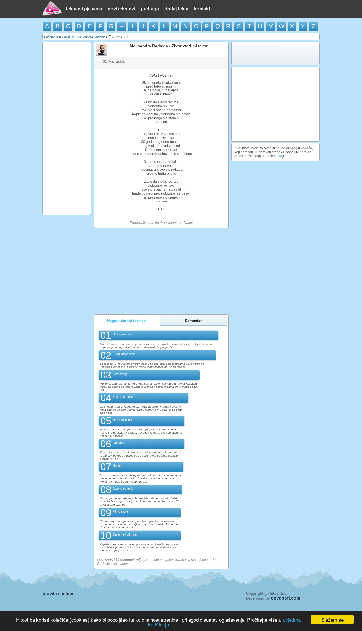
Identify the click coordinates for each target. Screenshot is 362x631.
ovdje (281, 156)
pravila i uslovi (57, 593)
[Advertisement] (66, 129)
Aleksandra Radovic (91, 37)
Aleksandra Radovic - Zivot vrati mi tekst (168, 46)
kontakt (202, 9)
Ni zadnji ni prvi (123, 419)
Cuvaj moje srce (124, 354)
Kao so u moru (123, 396)
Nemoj (117, 465)
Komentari (194, 321)
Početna (49, 37)
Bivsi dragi (120, 374)
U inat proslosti (123, 334)
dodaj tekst (176, 9)
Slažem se (332, 619)
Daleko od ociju (123, 488)
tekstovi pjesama (84, 9)
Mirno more (120, 511)
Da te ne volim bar (125, 534)
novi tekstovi (121, 9)
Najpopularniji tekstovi (127, 321)
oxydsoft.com (285, 598)
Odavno (118, 442)
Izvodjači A (66, 37)
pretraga (150, 9)
